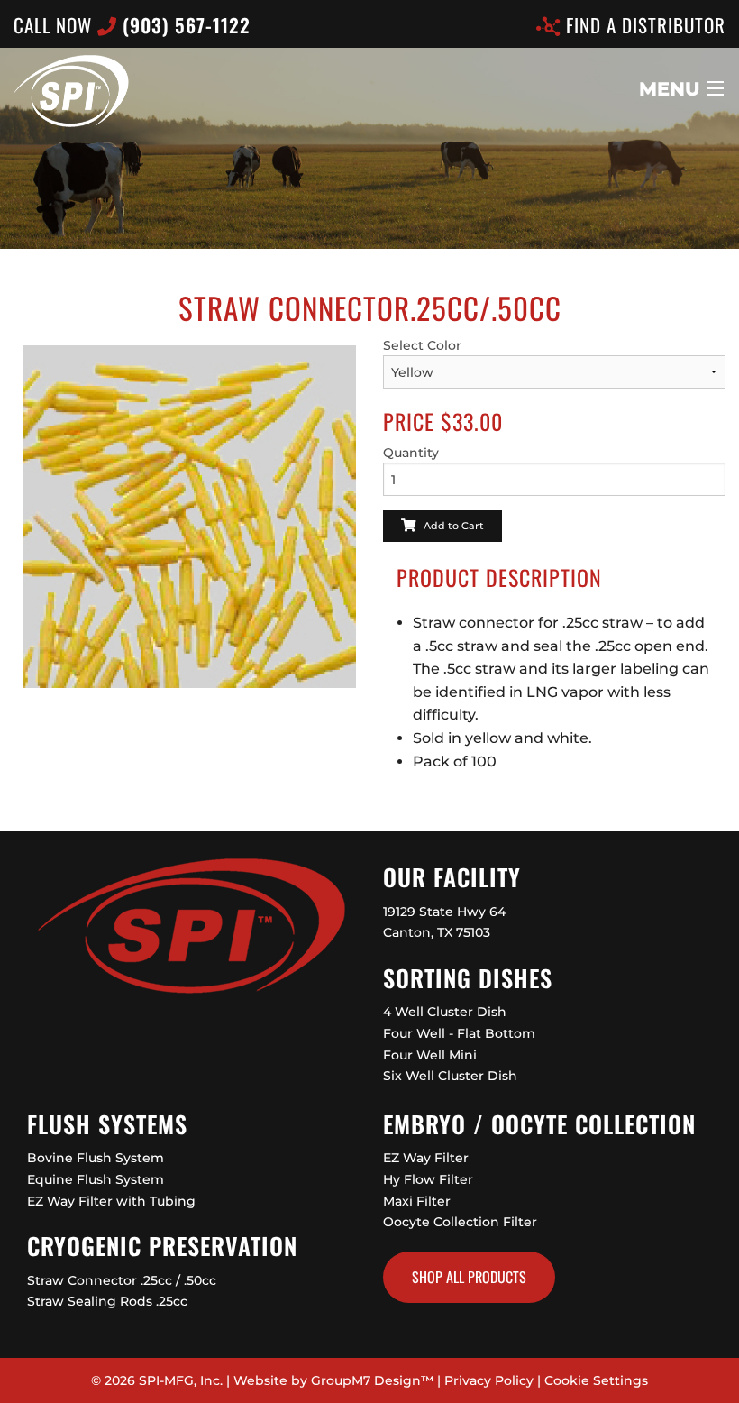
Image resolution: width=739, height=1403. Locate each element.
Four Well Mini (430, 1055)
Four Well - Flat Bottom (459, 1033)
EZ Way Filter (426, 1158)
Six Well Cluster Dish (450, 1075)
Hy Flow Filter (428, 1179)
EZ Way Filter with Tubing (111, 1201)
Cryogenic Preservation (162, 1245)
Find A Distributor (643, 25)
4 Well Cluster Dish (444, 1011)
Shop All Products (469, 1277)
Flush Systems (107, 1124)
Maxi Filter (417, 1201)
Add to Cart (449, 525)
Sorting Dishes (467, 977)
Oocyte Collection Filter (460, 1222)
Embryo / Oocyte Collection (539, 1124)
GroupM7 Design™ (372, 1380)
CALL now (132, 25)
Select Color (422, 345)
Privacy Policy (489, 1380)
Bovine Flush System (95, 1158)
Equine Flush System (95, 1179)
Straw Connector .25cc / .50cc (121, 1280)
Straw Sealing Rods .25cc (107, 1301)
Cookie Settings (596, 1380)
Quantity (411, 453)
